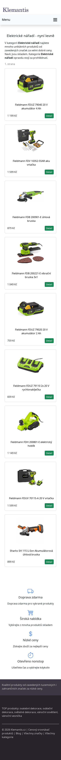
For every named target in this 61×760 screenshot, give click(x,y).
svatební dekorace (30, 708)
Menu (6, 20)
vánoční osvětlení (47, 712)
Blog (18, 733)
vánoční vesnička (12, 716)
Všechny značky (33, 733)
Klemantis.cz (18, 729)
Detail (49, 115)
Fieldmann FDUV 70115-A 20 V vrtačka (31, 498)
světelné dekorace (25, 712)
